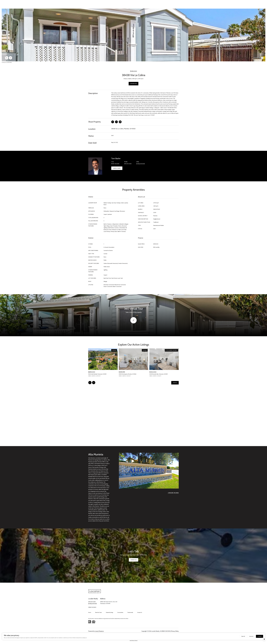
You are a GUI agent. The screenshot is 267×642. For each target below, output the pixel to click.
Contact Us (139, 612)
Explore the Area (173, 492)
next (10, 57)
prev (6, 57)
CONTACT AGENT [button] (117, 168)
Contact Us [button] (133, 559)
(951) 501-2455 (127, 163)
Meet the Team (98, 612)
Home (89, 612)
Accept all (259, 636)
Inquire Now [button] (133, 83)
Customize (251, 636)
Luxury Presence (99, 631)
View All (175, 382)
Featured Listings (109, 612)
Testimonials (130, 612)
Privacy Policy (175, 631)
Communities (120, 612)
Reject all (243, 636)
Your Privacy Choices (133, 640)
